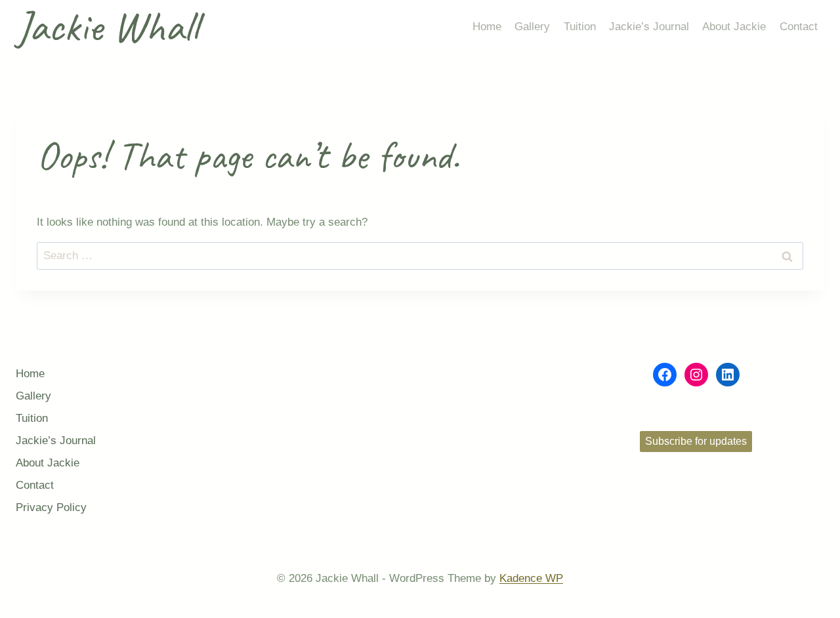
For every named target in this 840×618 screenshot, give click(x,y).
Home (486, 26)
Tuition (580, 26)
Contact (799, 26)
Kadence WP (531, 578)
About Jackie (734, 26)
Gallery (532, 26)
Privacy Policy (51, 507)
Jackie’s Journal (649, 26)
